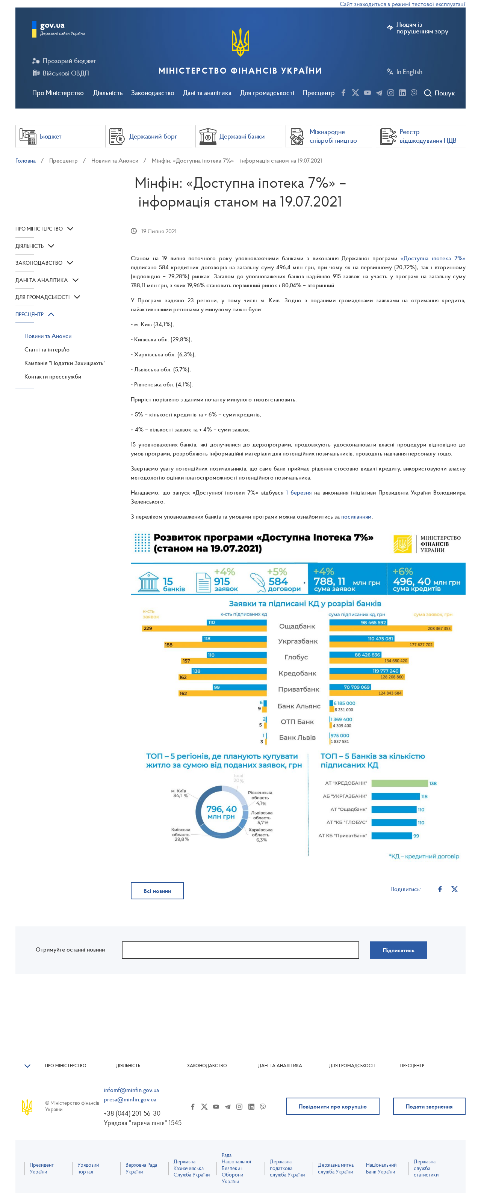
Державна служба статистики (426, 1168)
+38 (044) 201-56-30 (132, 1113)
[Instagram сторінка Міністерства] (390, 91)
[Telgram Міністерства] (379, 91)
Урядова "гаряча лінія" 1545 (143, 1122)
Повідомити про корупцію (333, 1106)
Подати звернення (429, 1106)
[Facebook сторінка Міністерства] (343, 91)
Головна (25, 160)
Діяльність (108, 92)
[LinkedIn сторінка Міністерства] (402, 91)
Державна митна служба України (336, 1168)
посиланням (356, 516)
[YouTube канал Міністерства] (367, 91)
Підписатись (398, 950)
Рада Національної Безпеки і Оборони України (236, 1168)
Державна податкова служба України (287, 1168)
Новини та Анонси (114, 160)
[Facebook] (440, 889)
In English (409, 71)
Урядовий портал (88, 1168)
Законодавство (152, 92)
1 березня (299, 492)
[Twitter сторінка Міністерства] (355, 91)
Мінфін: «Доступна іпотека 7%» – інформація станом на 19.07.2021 (237, 160)
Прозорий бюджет (69, 60)
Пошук (445, 93)
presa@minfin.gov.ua (130, 1099)
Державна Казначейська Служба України (192, 1168)
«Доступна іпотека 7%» (433, 258)
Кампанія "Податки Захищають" (65, 362)
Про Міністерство (58, 92)
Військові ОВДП (66, 73)
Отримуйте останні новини (70, 949)
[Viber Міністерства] (414, 91)
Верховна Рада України (141, 1168)
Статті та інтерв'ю (47, 349)
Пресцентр (319, 92)
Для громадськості (267, 92)
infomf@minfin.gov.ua (131, 1089)
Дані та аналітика (207, 92)
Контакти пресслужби (52, 376)
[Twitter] (454, 889)
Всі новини (157, 890)
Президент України (42, 1168)
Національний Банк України (381, 1168)
